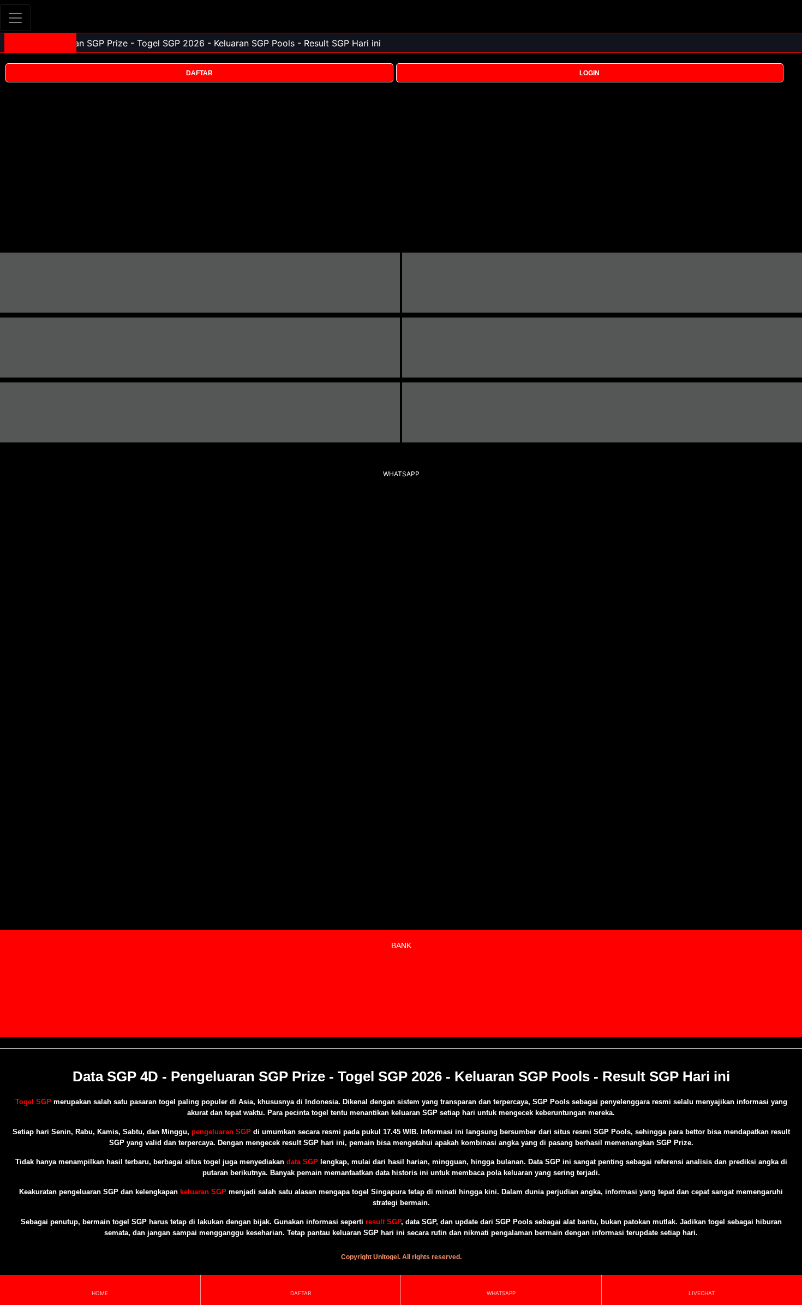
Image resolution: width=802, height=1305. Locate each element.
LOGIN (589, 73)
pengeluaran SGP (221, 1132)
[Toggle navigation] (15, 17)
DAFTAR (199, 73)
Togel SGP (33, 1102)
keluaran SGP (203, 1192)
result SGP (383, 1222)
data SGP (302, 1162)
